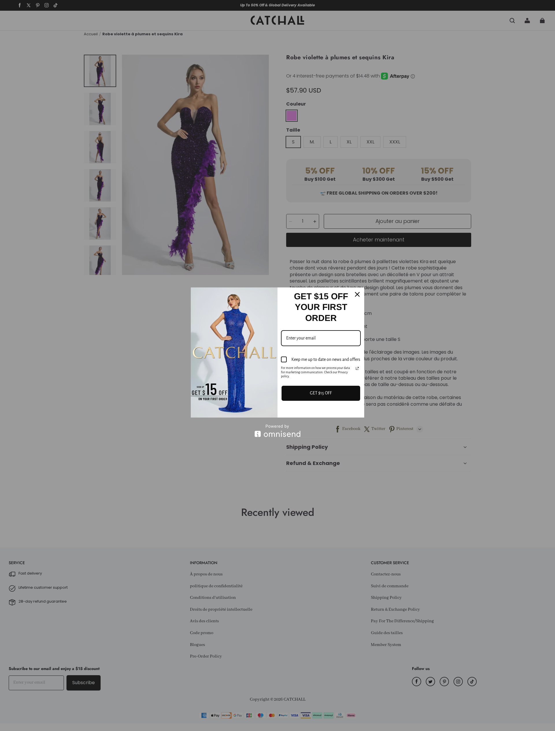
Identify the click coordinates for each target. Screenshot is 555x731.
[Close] (357, 294)
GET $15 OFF (321, 393)
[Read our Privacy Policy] (357, 368)
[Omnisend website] (277, 431)
